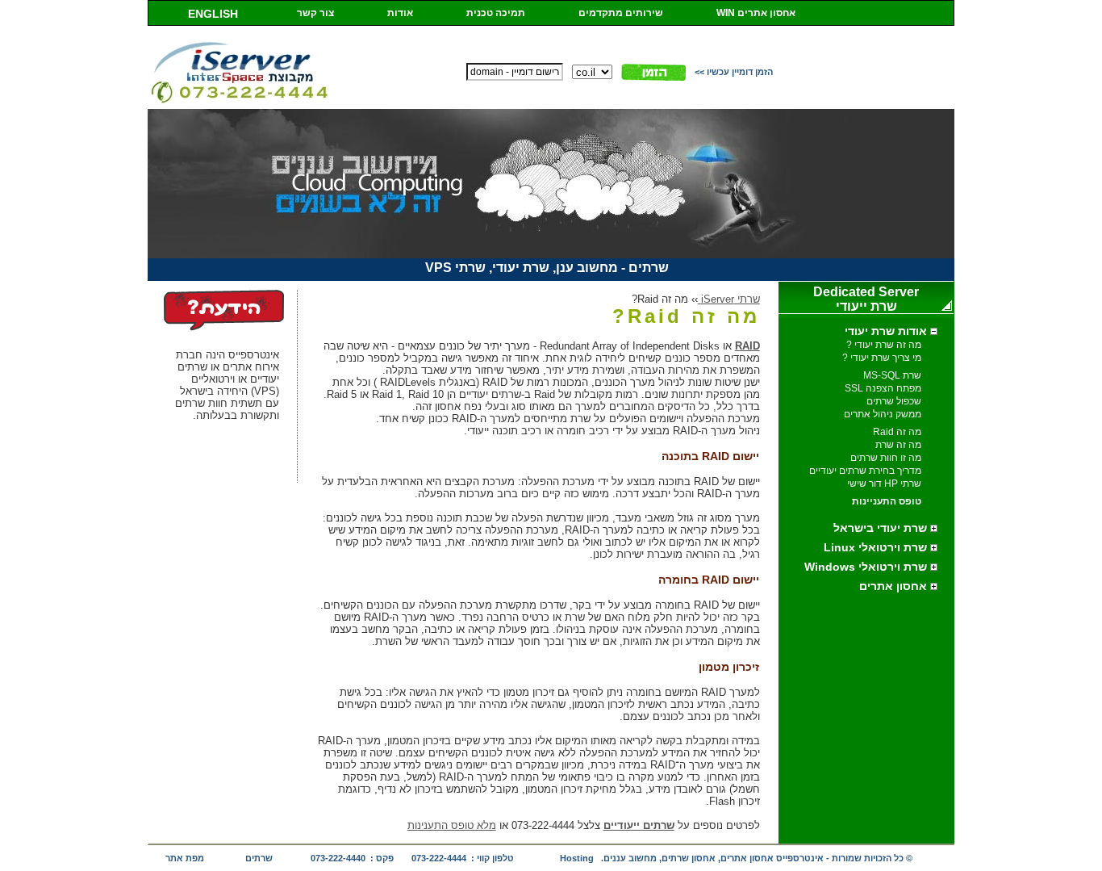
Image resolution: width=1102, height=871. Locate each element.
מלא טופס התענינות (451, 825)
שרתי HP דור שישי (884, 483)
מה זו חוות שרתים (885, 457)
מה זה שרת (898, 444)
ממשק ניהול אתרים (882, 414)
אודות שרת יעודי (887, 331)
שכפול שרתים (893, 401)
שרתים (259, 858)
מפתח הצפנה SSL (883, 388)
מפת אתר (184, 858)
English (213, 13)
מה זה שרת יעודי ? (883, 344)
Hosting (577, 858)
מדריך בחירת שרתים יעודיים (865, 470)
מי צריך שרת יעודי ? (881, 357)
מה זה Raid (897, 432)
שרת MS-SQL (892, 375)
